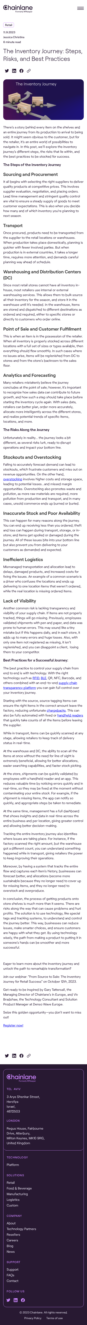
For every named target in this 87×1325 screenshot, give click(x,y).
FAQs (10, 1275)
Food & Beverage (19, 1188)
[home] (18, 9)
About (11, 1223)
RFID (36, 678)
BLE (43, 678)
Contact (12, 1281)
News (11, 1251)
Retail (11, 1182)
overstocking (12, 479)
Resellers (13, 1234)
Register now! (13, 1025)
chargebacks (56, 710)
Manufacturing (17, 1194)
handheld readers (70, 715)
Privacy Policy (32, 1318)
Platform (13, 1165)
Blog (10, 1246)
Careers (12, 1240)
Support (12, 1269)
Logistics (13, 1199)
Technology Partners (21, 1229)
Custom (12, 1205)
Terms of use (54, 1318)
